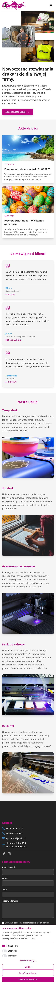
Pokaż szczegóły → (28, 960)
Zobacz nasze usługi (15, 111)
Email (4, 878)
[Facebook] (3, 853)
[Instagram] (9, 853)
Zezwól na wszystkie (28, 979)
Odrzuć (28, 967)
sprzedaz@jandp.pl (16, 838)
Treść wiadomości (10, 901)
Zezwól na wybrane (28, 973)
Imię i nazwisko (9, 867)
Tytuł (4, 889)
